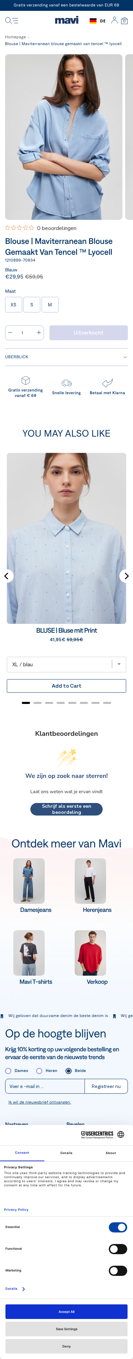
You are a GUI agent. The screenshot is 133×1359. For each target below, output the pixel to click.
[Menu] (11, 21)
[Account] (114, 21)
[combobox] (98, 21)
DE (103, 21)
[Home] (67, 21)
